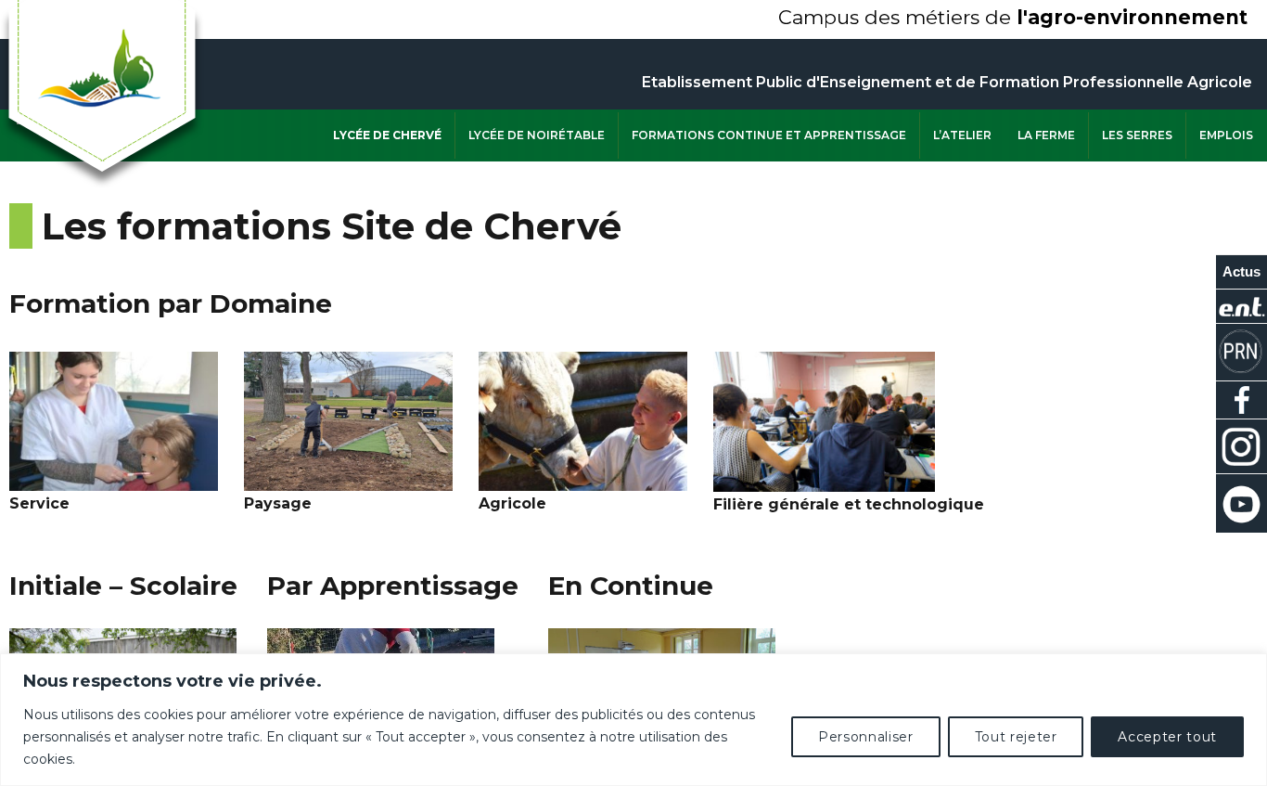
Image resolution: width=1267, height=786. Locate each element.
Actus (1241, 271)
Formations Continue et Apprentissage (769, 135)
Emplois (1226, 135)
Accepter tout (1167, 736)
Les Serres (1137, 135)
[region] (633, 719)
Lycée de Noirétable (536, 135)
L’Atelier (962, 135)
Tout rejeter (1016, 736)
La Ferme (1046, 135)
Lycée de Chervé (387, 135)
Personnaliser (866, 736)
